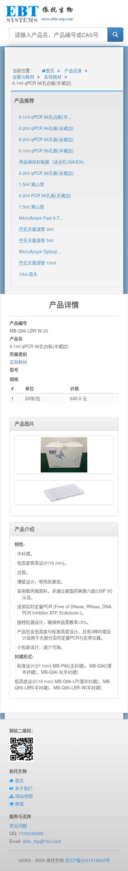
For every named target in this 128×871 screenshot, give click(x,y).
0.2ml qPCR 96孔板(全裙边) (46, 128)
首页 (50, 70)
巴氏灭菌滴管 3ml (36, 229)
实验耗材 (53, 77)
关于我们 (23, 788)
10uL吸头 (28, 274)
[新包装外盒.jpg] (64, 454)
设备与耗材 (23, 77)
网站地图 (24, 796)
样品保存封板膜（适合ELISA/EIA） (53, 162)
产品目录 (73, 70)
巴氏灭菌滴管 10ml (37, 263)
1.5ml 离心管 (31, 184)
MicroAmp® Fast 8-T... (41, 218)
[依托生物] (40, 13)
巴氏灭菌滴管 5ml (36, 240)
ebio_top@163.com (42, 841)
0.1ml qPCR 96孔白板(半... (45, 117)
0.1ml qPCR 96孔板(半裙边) (46, 150)
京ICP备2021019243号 (87, 860)
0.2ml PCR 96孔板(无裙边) (45, 195)
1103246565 (31, 833)
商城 (19, 804)
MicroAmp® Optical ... (40, 251)
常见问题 (18, 825)
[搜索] (115, 34)
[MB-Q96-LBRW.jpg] (64, 492)
